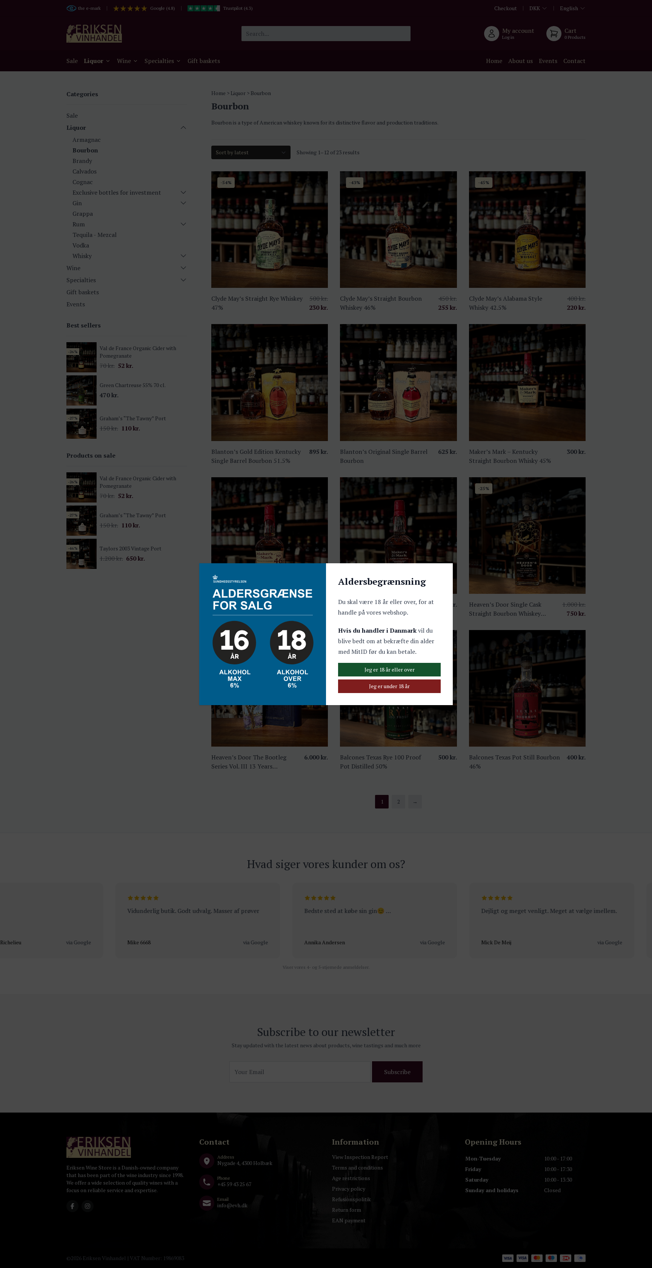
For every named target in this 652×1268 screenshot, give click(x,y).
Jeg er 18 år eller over (389, 669)
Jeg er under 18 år (389, 686)
